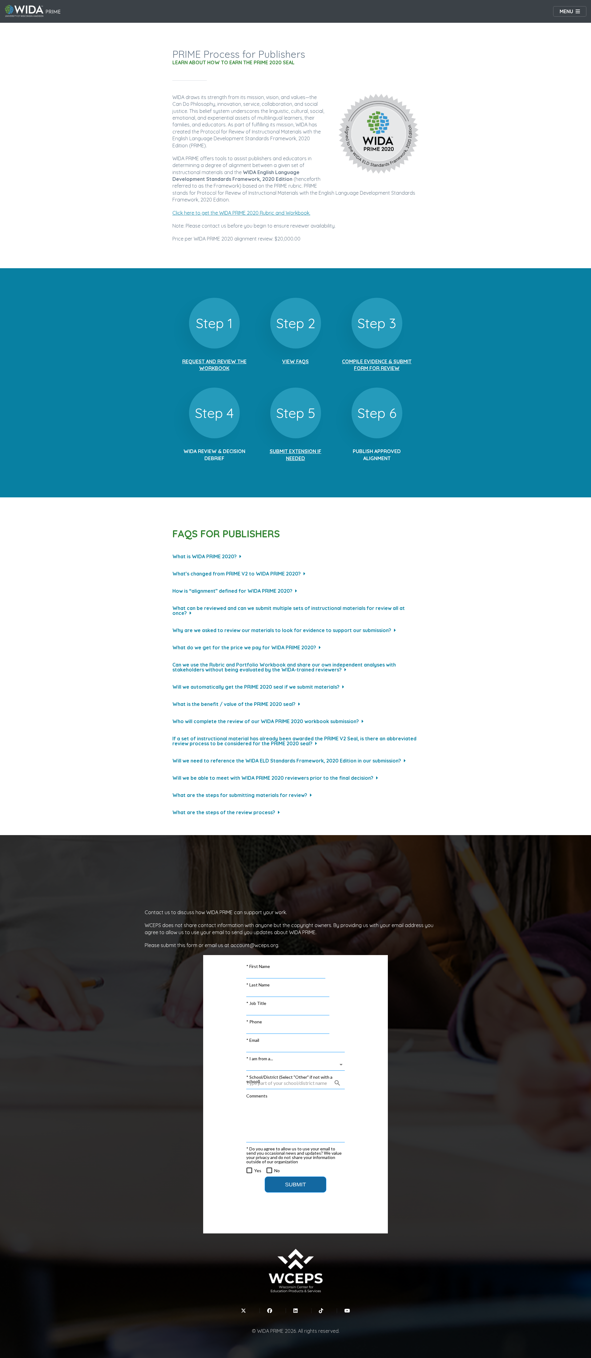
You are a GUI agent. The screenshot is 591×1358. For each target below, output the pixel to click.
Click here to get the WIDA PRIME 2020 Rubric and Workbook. (241, 213)
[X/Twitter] (243, 1311)
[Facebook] (269, 1311)
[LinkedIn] (295, 1311)
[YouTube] (347, 1311)
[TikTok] (321, 1311)
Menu (566, 11)
